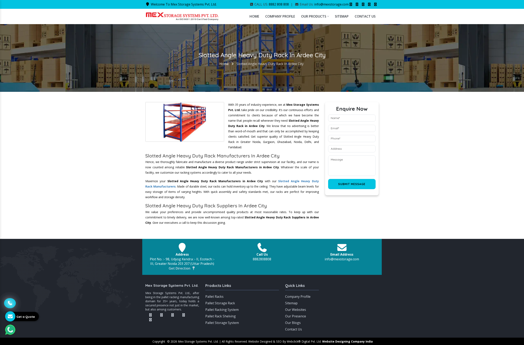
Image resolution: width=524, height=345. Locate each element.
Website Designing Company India (347, 341)
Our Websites (295, 309)
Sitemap (342, 16)
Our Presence (295, 316)
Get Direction (180, 268)
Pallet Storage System (222, 322)
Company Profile (280, 16)
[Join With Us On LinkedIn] (369, 4)
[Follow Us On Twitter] (357, 4)
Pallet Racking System (222, 309)
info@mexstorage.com (331, 4)
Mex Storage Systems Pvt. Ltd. (171, 285)
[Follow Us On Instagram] (363, 4)
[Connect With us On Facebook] (351, 4)
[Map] (352, 298)
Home (254, 16)
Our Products (313, 16)
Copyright (158, 341)
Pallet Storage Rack (220, 303)
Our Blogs (293, 322)
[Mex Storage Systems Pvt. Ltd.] (182, 16)
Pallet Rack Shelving (220, 316)
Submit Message (351, 184)
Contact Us (365, 16)
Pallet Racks (214, 296)
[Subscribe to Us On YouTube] (375, 4)
